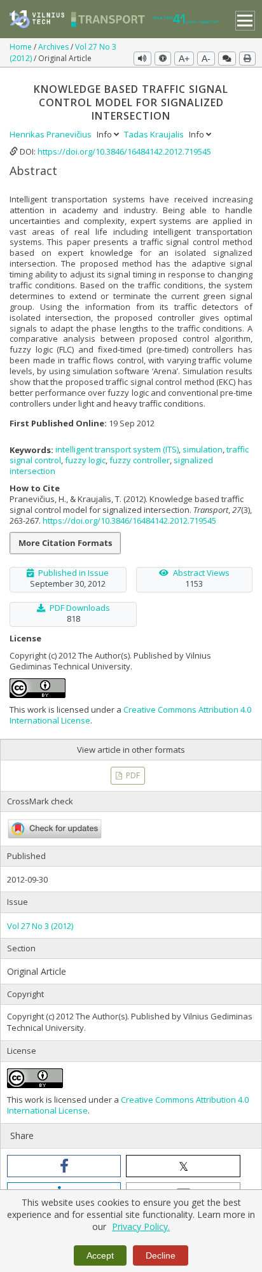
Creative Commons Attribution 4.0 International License (130, 715)
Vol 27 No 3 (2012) (40, 926)
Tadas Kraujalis (155, 134)
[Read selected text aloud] (142, 59)
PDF (132, 775)
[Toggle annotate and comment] (227, 59)
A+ (184, 58)
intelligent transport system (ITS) (117, 449)
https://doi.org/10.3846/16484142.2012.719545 (124, 151)
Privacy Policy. (141, 1226)
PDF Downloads (80, 607)
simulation (203, 449)
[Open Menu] (245, 20)
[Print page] (247, 59)
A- (206, 58)
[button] (64, 1166)
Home (22, 46)
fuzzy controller (139, 460)
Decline (161, 1255)
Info (105, 134)
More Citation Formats (65, 543)
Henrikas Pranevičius (51, 134)
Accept (100, 1255)
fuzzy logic (85, 460)
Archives (54, 46)
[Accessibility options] (163, 59)
